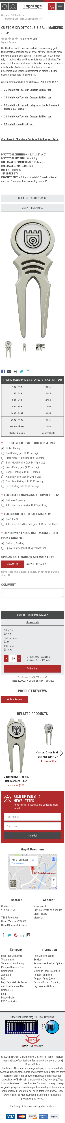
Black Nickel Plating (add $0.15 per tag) (25, 457)
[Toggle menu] (60, 6)
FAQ (3, 978)
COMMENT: (8, 585)
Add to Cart (32, 668)
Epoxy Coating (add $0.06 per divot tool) (26, 548)
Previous (3, 753)
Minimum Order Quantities (47, 971)
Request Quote (48, 433)
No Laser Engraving (15, 500)
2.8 (27, 116)
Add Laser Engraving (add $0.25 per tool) (26, 505)
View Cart (51, 6)
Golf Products (17, 15)
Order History (40, 913)
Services (38, 959)
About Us (6, 974)
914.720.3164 (8, 910)
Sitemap (6, 1060)
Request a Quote (26, 680)
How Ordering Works (44, 955)
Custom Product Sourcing (47, 982)
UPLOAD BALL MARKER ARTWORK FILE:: (27, 557)
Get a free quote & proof (32, 198)
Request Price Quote (44, 978)
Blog (3, 993)
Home (4, 15)
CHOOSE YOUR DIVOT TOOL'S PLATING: (28, 443)
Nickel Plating (13, 448)
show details (32, 622)
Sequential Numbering (12, 963)
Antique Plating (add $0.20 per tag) (23, 476)
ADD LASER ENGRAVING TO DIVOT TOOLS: (30, 495)
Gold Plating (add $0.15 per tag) (22, 453)
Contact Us (7, 906)
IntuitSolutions (48, 1106)
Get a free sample (32, 207)
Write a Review (8, 42)
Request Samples (43, 974)
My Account (40, 906)
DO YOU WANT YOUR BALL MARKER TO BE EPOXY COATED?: (30, 535)
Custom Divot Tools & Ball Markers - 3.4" (24, 19)
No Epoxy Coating (15, 543)
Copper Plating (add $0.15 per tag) (23, 472)
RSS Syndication (9, 1001)
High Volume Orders (44, 986)
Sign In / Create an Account (48, 910)
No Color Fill (12, 519)
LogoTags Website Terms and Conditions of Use (37, 1060)
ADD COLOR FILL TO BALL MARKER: (26, 514)
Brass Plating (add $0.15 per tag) (22, 467)
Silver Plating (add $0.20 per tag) (22, 486)
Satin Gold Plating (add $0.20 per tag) (25, 481)
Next (61, 753)
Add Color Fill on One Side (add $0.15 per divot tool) (32, 524)
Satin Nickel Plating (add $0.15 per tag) (25, 462)
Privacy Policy (8, 997)
